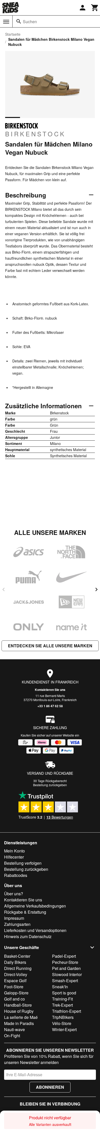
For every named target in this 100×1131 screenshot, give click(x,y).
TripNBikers (63, 1017)
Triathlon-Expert (66, 1011)
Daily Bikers (15, 962)
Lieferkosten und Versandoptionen (35, 930)
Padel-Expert (64, 956)
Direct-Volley (15, 974)
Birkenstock (35, 133)
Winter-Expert (64, 1029)
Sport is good (64, 993)
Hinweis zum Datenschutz (28, 936)
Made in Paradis (19, 1023)
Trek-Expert (62, 1005)
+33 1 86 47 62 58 (50, 706)
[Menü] (6, 22)
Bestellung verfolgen (23, 863)
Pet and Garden (66, 968)
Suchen (30, 21)
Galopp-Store (16, 993)
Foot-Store (13, 987)
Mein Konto (14, 851)
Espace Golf (15, 980)
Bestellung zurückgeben (50, 785)
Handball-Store (18, 1005)
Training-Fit (62, 999)
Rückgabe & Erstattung (25, 912)
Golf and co (14, 999)
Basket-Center (17, 956)
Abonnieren (50, 1087)
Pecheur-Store (65, 962)
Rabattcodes (15, 875)
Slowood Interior (67, 974)
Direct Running (18, 968)
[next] (96, 589)
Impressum (14, 918)
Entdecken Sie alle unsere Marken (50, 646)
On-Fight (12, 1035)
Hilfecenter (14, 857)
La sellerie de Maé (21, 1017)
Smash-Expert (65, 980)
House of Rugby (19, 1011)
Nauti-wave (14, 1029)
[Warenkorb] (95, 8)
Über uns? (13, 894)
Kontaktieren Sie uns (50, 690)
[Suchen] (19, 21)
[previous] (3, 589)
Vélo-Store (61, 1023)
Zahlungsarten (17, 924)
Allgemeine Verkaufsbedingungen (35, 906)
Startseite (13, 34)
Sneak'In (60, 987)
